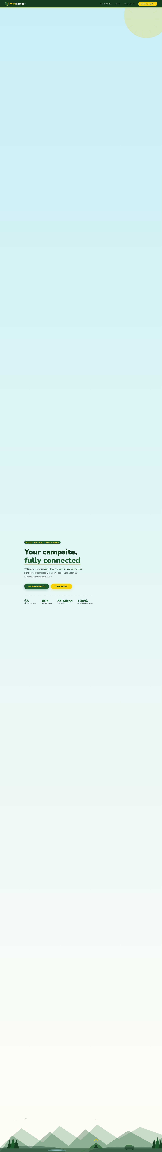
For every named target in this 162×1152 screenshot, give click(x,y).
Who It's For (129, 4)
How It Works (105, 4)
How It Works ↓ (61, 586)
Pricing (118, 4)
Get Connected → (148, 4)
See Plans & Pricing (36, 586)
